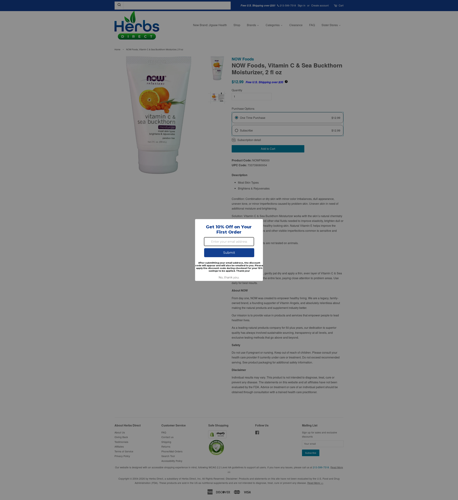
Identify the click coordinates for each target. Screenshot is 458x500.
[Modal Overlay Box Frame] (229, 250)
